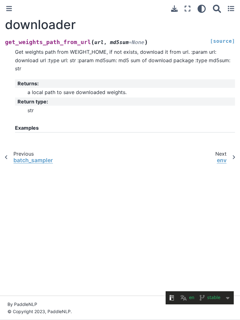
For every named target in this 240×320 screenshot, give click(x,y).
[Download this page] (174, 8)
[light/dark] (201, 8)
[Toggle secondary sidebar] (231, 8)
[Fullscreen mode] (187, 8)
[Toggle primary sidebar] (9, 8)
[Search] (217, 8)
